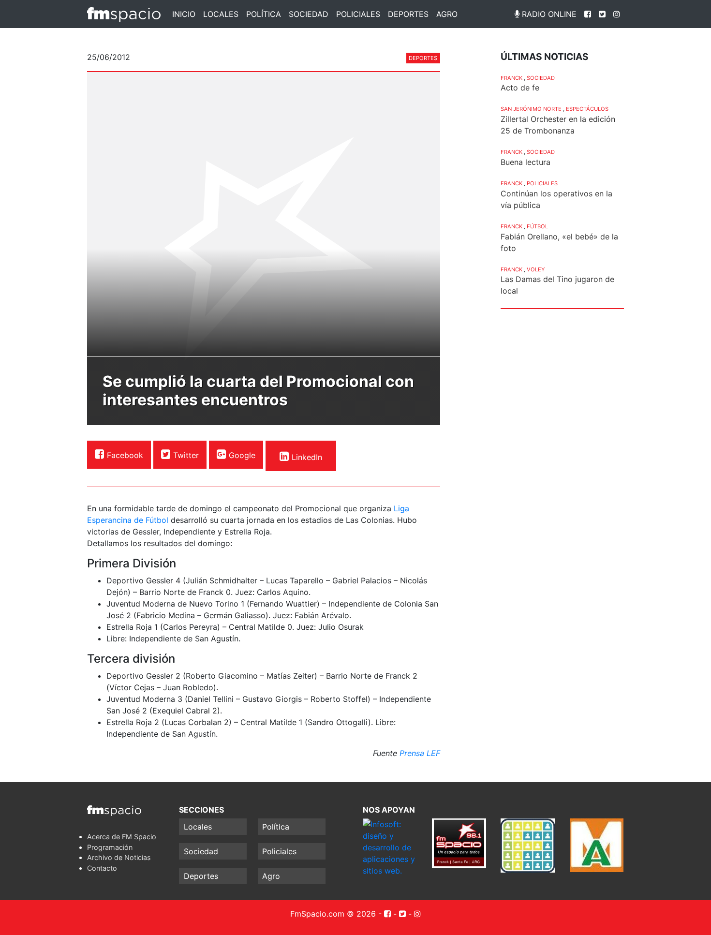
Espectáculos (587, 108)
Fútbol (537, 226)
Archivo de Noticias (119, 857)
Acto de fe (520, 87)
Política (263, 14)
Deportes (408, 14)
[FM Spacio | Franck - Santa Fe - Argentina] (124, 14)
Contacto (102, 868)
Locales (220, 14)
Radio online (548, 14)
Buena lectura (525, 162)
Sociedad (308, 14)
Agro (447, 14)
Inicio (183, 14)
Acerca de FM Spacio (121, 836)
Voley (536, 269)
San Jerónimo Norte (531, 108)
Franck (511, 77)
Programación (110, 847)
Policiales (358, 14)
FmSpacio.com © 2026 (333, 914)
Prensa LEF (420, 753)
